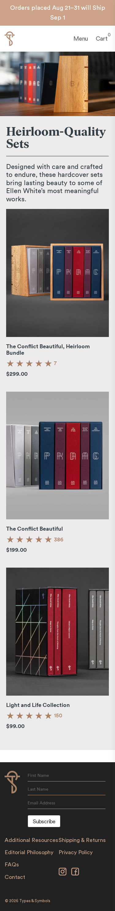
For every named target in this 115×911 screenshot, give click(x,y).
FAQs (12, 864)
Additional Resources (31, 840)
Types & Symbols (34, 901)
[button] (29, 363)
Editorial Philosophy (29, 852)
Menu (80, 39)
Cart (101, 38)
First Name (38, 775)
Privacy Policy (76, 852)
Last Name (38, 789)
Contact (15, 877)
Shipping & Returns (82, 840)
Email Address (41, 803)
